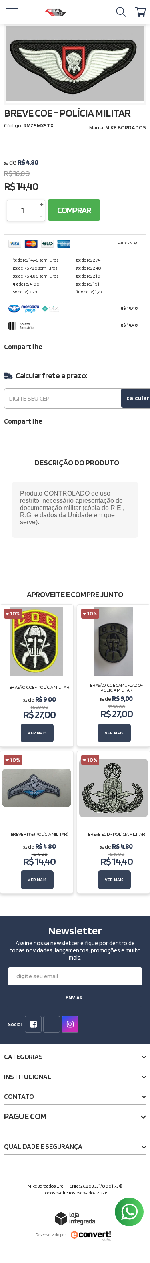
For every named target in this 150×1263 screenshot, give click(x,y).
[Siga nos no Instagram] (71, 1025)
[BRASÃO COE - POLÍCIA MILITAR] (36, 676)
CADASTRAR (74, 999)
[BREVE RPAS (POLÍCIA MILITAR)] (36, 822)
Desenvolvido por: (51, 1234)
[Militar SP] (55, 12)
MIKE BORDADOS (125, 127)
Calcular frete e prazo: (51, 375)
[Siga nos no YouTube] (53, 1025)
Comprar (74, 210)
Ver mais (37, 733)
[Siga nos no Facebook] (35, 1025)
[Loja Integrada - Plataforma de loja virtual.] (75, 1218)
